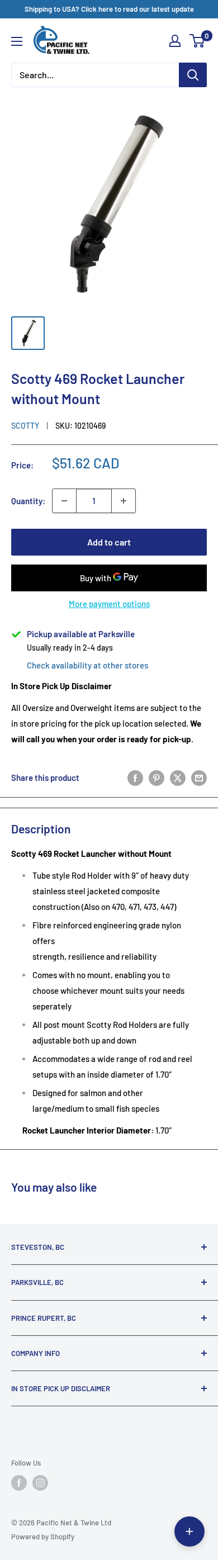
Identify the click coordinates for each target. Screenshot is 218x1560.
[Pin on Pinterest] (156, 777)
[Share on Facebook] (135, 777)
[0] (198, 41)
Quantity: (28, 501)
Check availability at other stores (87, 665)
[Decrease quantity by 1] (64, 501)
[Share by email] (199, 777)
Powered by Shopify (42, 1536)
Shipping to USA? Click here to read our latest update (109, 8)
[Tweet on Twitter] (178, 777)
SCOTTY (25, 425)
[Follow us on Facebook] (19, 1483)
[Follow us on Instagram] (40, 1483)
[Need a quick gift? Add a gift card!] (189, 1531)
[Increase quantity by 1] (123, 501)
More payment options (109, 604)
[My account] (175, 41)
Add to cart (109, 542)
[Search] (193, 75)
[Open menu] (16, 41)
